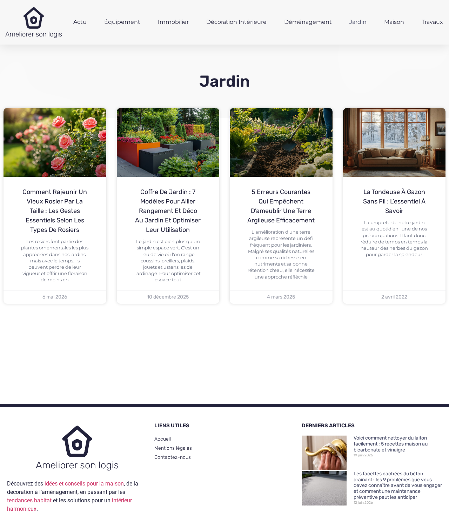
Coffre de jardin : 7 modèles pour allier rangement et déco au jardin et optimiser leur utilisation (168, 211)
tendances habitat (29, 500)
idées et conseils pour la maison (84, 483)
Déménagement (308, 22)
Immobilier (173, 22)
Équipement (122, 22)
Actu (80, 22)
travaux (432, 22)
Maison (394, 22)
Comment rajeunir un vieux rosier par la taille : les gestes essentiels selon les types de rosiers (54, 211)
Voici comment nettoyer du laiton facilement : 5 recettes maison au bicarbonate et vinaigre (391, 444)
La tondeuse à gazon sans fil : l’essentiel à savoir (394, 201)
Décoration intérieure (236, 22)
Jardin (358, 22)
